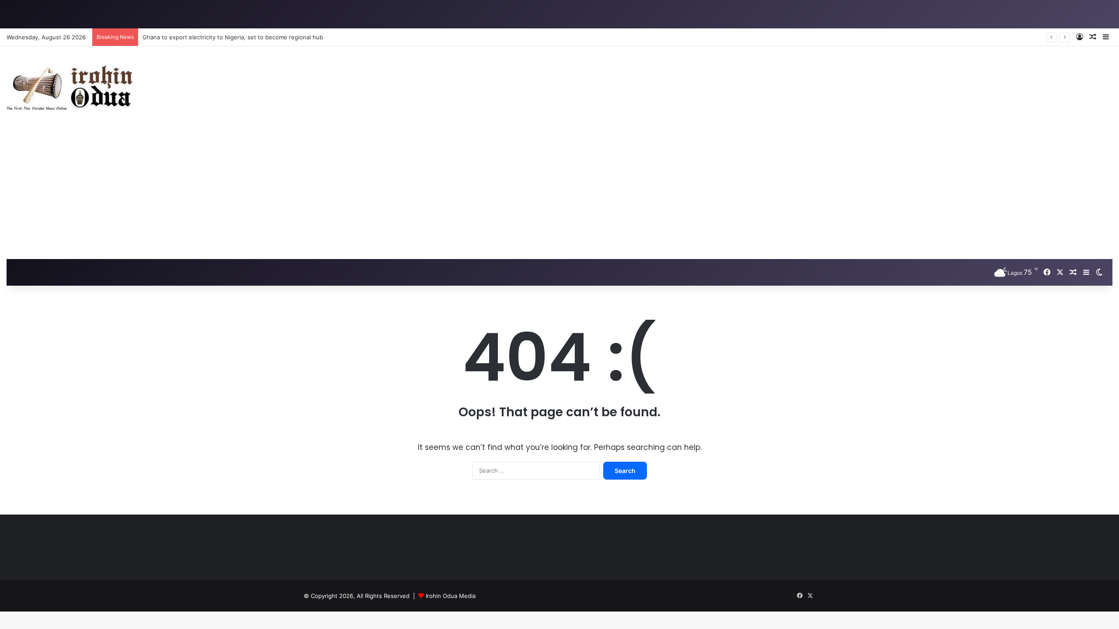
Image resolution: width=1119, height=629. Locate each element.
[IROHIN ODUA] (72, 87)
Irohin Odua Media (451, 595)
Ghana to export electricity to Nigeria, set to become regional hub (232, 37)
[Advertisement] (559, 193)
